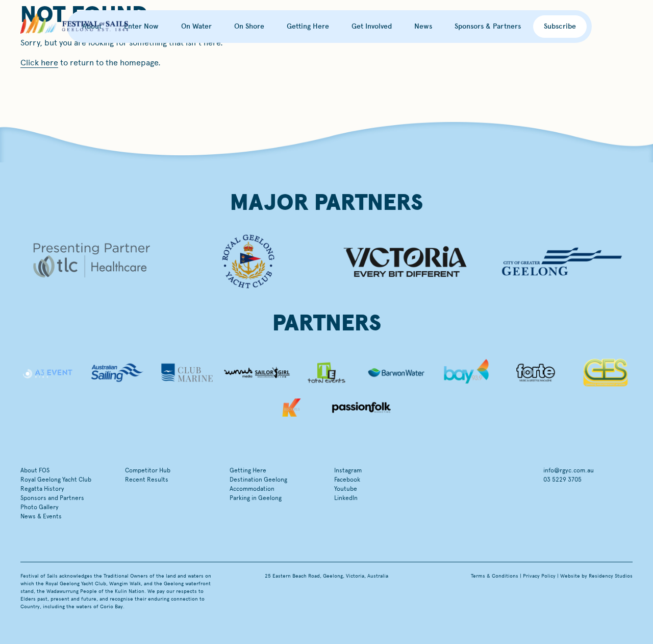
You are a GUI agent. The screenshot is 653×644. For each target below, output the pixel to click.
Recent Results (146, 479)
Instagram (348, 470)
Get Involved (371, 26)
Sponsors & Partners (488, 26)
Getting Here (308, 26)
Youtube (345, 488)
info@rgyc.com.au (568, 470)
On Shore (249, 26)
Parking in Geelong (256, 498)
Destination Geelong (258, 479)
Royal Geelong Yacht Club (55, 479)
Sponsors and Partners (52, 498)
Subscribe (560, 26)
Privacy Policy (539, 576)
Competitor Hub (147, 470)
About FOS (34, 470)
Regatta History (42, 488)
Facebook (347, 479)
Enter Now (141, 26)
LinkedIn (346, 498)
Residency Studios (611, 576)
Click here (39, 62)
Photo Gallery (39, 507)
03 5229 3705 (562, 479)
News (423, 26)
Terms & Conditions (494, 576)
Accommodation (252, 488)
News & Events (41, 516)
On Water (196, 26)
